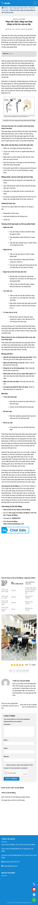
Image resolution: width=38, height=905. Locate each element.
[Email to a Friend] (20, 670)
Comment (7, 724)
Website (6, 756)
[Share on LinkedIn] (27, 670)
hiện (11, 53)
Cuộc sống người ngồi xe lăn (18, 8)
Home (6, 8)
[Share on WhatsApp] (10, 670)
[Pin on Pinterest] (24, 670)
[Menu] (35, 3)
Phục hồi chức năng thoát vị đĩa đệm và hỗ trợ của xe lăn (10, 706)
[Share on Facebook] (13, 670)
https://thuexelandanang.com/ (13, 524)
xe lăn (32, 65)
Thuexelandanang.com (10, 866)
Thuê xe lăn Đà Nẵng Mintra (10, 849)
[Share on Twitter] (17, 670)
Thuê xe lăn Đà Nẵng (26, 29)
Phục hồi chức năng (19, 19)
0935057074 (16, 518)
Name (6, 740)
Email (6, 748)
